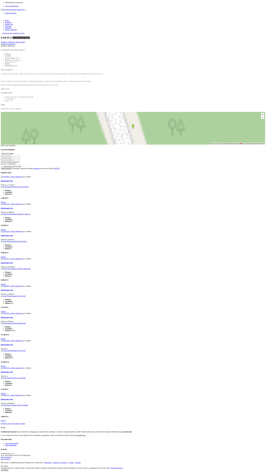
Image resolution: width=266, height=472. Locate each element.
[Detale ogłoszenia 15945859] (12, 177)
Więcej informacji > (117, 468)
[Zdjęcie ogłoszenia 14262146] (8, 44)
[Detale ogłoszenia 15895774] (12, 395)
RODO (57, 168)
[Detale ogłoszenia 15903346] (12, 368)
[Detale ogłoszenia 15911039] (12, 341)
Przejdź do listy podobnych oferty (13, 33)
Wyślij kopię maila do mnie (12, 166)
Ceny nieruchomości (11, 6)
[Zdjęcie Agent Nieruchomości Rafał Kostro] (13, 323)
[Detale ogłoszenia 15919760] (12, 313)
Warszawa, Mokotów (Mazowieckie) (13, 42)
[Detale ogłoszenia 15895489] (12, 286)
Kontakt (78, 462)
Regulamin (48, 462)
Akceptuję (5, 470)
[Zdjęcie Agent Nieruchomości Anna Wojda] (13, 296)
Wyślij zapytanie (7, 168)
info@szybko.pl (6, 457)
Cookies (71, 462)
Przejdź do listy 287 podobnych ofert (13, 423)
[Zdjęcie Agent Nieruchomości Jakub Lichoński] (14, 405)
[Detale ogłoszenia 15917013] (12, 259)
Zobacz (3, 202)
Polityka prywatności (60, 462)
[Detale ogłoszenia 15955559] (12, 231)
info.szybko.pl (5, 459)
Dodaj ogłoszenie (10, 445)
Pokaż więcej (5, 89)
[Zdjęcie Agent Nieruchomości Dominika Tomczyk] (15, 214)
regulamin (36, 168)
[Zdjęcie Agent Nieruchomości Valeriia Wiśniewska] (16, 269)
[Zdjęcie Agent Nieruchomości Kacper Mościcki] (15, 187)
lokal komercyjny (7, 181)
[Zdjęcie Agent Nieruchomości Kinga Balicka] (14, 241)
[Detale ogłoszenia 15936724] (12, 204)
